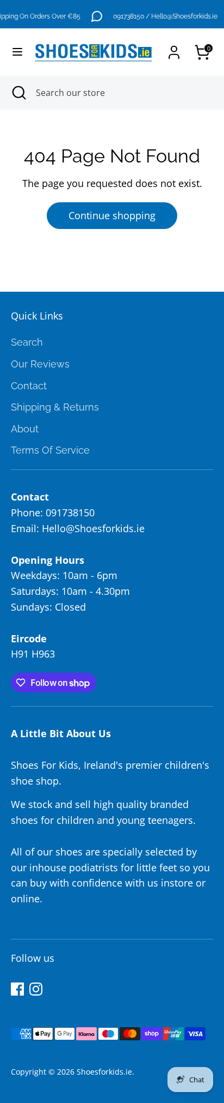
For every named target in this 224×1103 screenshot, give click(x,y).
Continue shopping (112, 215)
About (25, 429)
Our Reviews (40, 364)
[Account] (174, 49)
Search (27, 342)
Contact (29, 385)
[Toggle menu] (13, 52)
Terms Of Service (50, 450)
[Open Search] (18, 92)
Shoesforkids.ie (104, 1072)
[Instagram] (35, 989)
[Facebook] (17, 989)
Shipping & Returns (55, 407)
